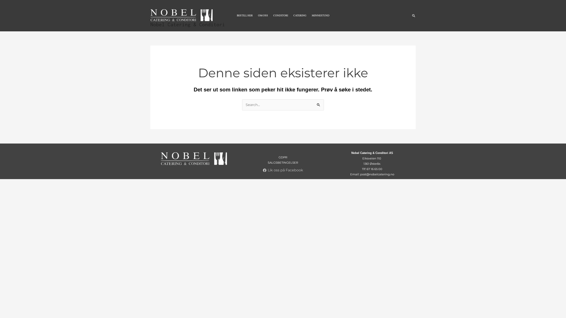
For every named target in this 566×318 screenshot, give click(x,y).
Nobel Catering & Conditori (187, 24)
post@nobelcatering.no (377, 174)
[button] (414, 16)
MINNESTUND (320, 15)
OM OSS (263, 15)
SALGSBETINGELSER (283, 162)
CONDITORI (280, 15)
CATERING (299, 15)
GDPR (283, 157)
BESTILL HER (245, 15)
